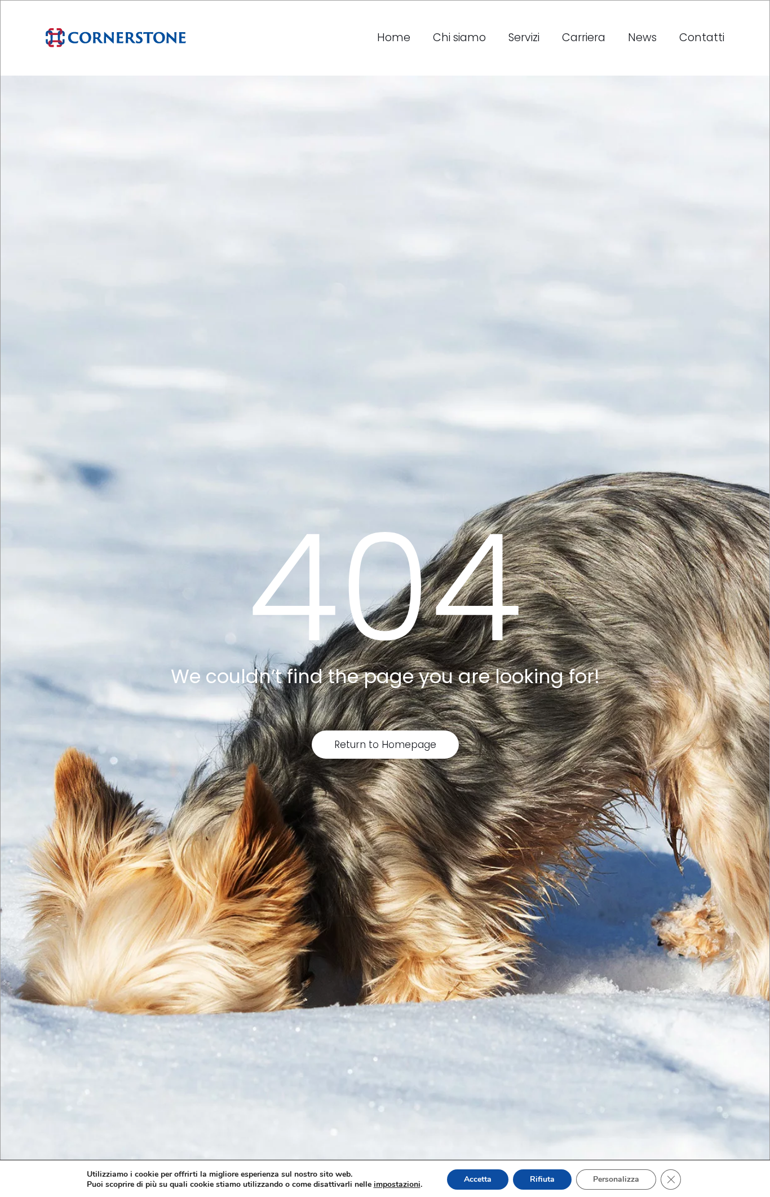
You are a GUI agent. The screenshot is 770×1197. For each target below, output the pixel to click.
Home (393, 37)
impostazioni (397, 1185)
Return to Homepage (385, 744)
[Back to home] (116, 38)
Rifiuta (542, 1179)
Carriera (583, 37)
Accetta (478, 1179)
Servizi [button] (523, 37)
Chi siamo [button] (459, 37)
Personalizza (616, 1179)
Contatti (701, 37)
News (642, 37)
